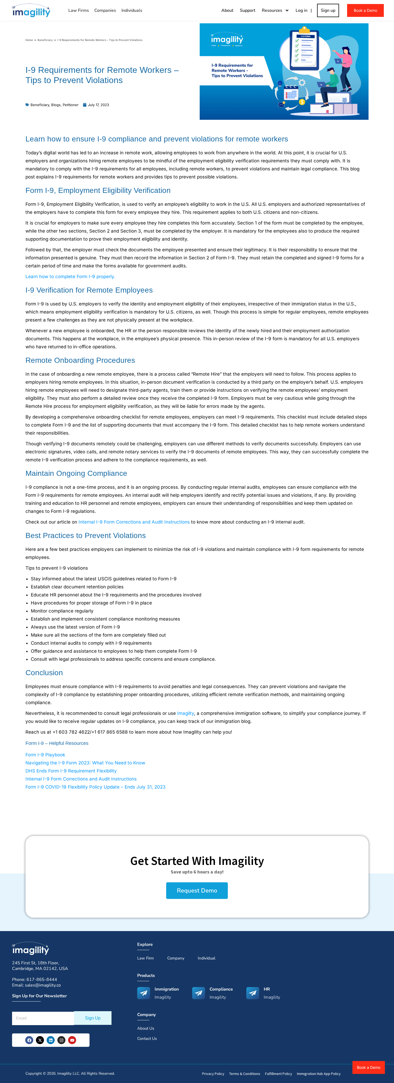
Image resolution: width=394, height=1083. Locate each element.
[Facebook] (29, 1040)
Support (247, 10)
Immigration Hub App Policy (319, 1073)
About (227, 10)
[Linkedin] (51, 1040)
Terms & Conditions (244, 1073)
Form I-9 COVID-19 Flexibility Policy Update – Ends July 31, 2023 (95, 787)
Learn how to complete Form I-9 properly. (70, 276)
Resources (272, 10)
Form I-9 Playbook (45, 754)
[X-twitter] (40, 1040)
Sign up (328, 10)
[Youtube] (72, 1040)
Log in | (305, 10)
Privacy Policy (213, 1073)
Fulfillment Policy (278, 1073)
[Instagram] (61, 1040)
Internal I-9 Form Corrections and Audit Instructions (134, 522)
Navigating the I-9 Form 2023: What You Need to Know (85, 762)
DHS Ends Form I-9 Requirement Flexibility (71, 771)
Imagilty (185, 713)
